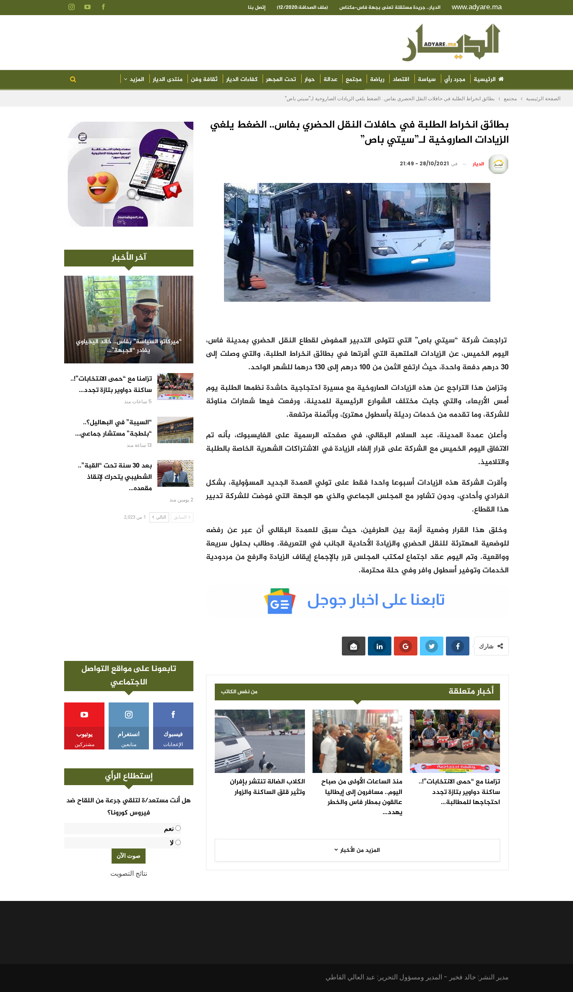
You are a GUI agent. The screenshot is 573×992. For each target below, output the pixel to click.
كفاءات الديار (242, 79)
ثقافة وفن (204, 79)
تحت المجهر (281, 79)
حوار (310, 79)
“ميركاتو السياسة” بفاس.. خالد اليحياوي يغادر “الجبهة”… (129, 346)
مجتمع (354, 79)
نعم (169, 829)
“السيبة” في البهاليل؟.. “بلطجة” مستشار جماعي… (113, 428)
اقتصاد (401, 79)
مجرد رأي (454, 79)
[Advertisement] (128, 591)
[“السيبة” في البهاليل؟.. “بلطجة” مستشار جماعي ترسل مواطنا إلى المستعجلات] (175, 430)
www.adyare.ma (477, 7)
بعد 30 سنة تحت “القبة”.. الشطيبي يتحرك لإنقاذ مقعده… (115, 477)
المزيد (137, 79)
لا (172, 843)
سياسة (427, 79)
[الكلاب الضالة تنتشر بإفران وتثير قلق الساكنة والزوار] (260, 741)
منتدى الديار (167, 79)
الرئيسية (485, 79)
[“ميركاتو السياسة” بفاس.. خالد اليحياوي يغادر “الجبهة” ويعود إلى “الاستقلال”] (128, 319)
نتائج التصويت (128, 873)
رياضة (377, 79)
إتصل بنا (257, 7)
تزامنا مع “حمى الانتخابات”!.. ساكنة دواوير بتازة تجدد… (111, 384)
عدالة (330, 79)
